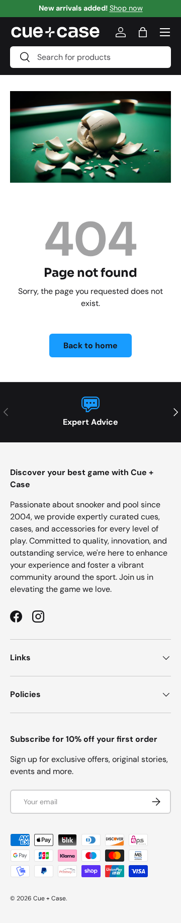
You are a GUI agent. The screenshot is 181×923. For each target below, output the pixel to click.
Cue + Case (49, 898)
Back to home (90, 345)
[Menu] (165, 32)
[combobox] (90, 57)
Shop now (126, 8)
